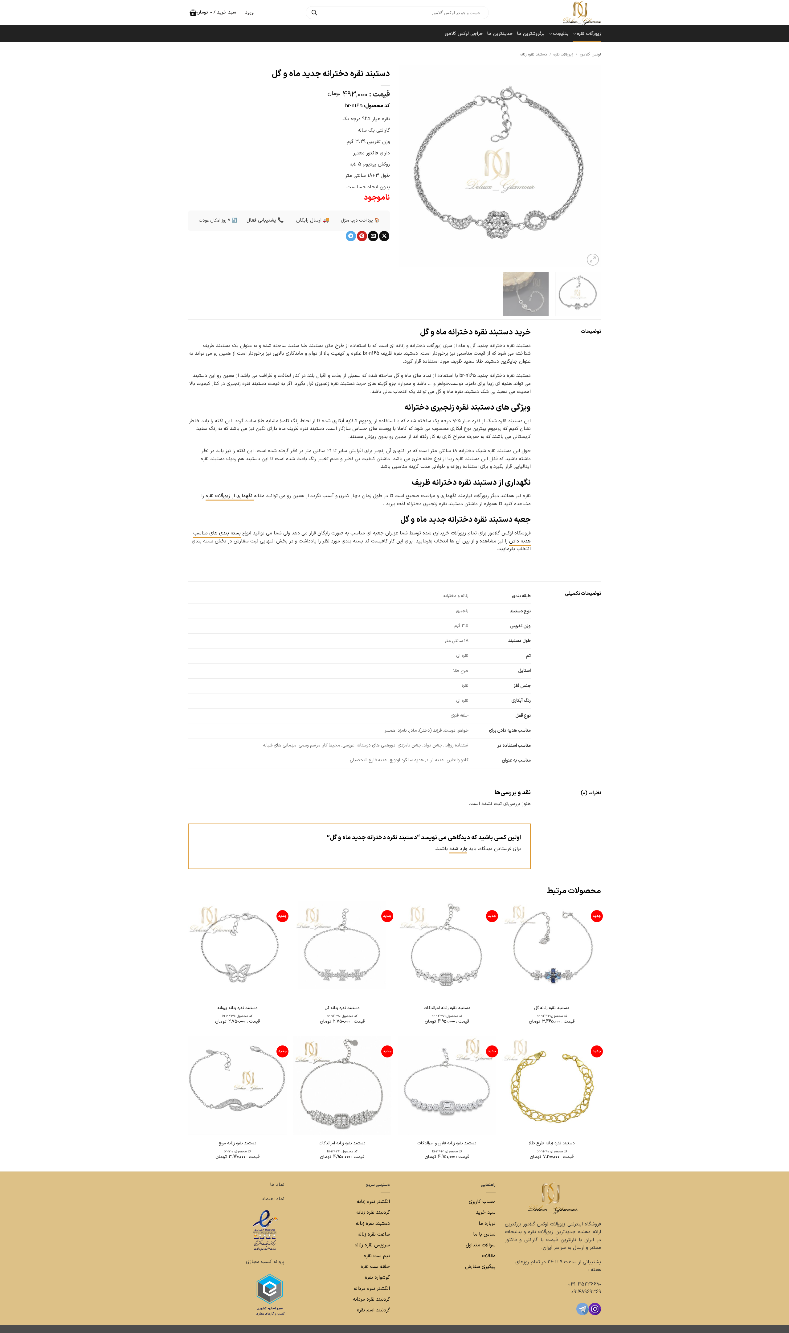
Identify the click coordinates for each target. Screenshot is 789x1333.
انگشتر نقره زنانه (373, 1201)
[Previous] (589, 166)
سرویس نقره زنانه (372, 1245)
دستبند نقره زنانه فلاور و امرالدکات (446, 1143)
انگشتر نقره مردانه (372, 1288)
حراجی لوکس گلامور (463, 33)
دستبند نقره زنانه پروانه (237, 1008)
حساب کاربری (482, 1201)
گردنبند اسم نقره (373, 1310)
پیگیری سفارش (480, 1266)
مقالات (489, 1256)
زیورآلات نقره (589, 33)
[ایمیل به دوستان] (373, 236)
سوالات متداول (480, 1245)
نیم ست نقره (377, 1256)
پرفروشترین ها (531, 33)
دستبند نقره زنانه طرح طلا (552, 1143)
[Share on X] (384, 236)
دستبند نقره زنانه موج (237, 1143)
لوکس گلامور (590, 54)
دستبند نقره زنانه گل (551, 1008)
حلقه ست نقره (374, 1266)
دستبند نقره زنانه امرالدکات (446, 1008)
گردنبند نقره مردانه (370, 1299)
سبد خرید (486, 1212)
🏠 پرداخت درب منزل (360, 220)
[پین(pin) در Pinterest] (362, 236)
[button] (593, 260)
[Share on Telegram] (351, 236)
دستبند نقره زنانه (533, 54)
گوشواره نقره (376, 1277)
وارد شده (458, 849)
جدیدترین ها (500, 33)
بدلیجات (561, 33)
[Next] (406, 166)
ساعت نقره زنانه (374, 1234)
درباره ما (487, 1223)
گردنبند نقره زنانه (373, 1212)
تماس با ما (484, 1234)
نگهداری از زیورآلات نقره (230, 496)
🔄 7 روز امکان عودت (218, 220)
